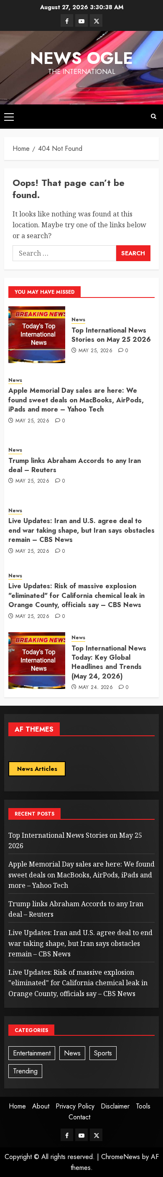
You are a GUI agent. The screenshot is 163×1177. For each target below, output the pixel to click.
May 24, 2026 (96, 687)
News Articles (37, 769)
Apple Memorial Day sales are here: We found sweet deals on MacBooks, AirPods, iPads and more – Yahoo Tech (76, 400)
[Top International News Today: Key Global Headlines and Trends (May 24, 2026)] (36, 660)
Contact (79, 1117)
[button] (9, 116)
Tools (143, 1106)
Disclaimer (115, 1106)
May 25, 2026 (95, 351)
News (78, 319)
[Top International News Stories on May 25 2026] (36, 334)
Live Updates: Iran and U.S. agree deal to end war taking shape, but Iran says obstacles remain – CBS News (81, 530)
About (40, 1106)
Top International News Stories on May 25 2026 (111, 334)
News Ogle (81, 58)
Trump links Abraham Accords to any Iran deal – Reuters (74, 465)
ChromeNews (120, 1157)
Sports (103, 1053)
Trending (25, 1071)
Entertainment (32, 1053)
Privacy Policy (75, 1106)
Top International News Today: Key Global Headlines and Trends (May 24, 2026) (108, 662)
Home (17, 1106)
